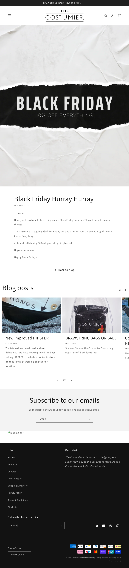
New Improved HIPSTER (27, 338)
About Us (12, 464)
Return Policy (15, 478)
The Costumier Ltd (79, 558)
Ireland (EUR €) (18, 554)
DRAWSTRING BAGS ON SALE (91, 338)
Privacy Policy (15, 492)
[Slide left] (57, 380)
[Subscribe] (89, 419)
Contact (12, 471)
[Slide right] (71, 380)
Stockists (12, 507)
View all (123, 290)
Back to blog (66, 270)
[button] (9, 15)
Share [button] (21, 213)
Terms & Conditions (18, 500)
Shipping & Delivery (17, 485)
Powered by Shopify (93, 558)
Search (11, 457)
